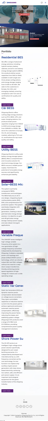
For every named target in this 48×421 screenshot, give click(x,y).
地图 (4, 420)
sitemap (1, 420)
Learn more (7, 105)
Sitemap (24, 413)
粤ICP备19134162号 (27, 417)
